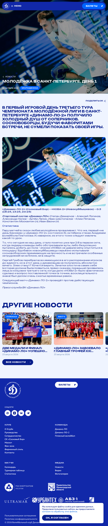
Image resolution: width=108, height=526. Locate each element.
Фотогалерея (61, 474)
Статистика (10, 226)
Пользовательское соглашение (20, 515)
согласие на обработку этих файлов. (59, 511)
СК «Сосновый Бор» (15, 439)
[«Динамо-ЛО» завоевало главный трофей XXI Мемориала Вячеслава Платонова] (78, 334)
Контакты (9, 452)
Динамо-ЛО (61, 429)
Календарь (10, 467)
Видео (58, 470)
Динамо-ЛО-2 (62, 432)
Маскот (8, 442)
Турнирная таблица (14, 470)
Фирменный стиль (14, 449)
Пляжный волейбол (65, 436)
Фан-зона (9, 446)
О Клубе (9, 429)
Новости (59, 467)
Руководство (11, 432)
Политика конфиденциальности (21, 519)
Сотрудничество (13, 436)
